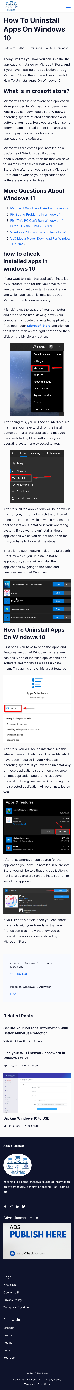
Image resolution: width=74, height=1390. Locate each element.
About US (9, 1285)
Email (6, 1350)
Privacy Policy (12, 1300)
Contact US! (11, 1292)
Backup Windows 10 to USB (26, 1118)
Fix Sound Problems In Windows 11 (36, 214)
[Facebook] (5, 1206)
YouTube (9, 1357)
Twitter (7, 1335)
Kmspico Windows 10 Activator (30, 986)
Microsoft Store (39, 325)
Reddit (7, 1342)
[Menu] (68, 6)
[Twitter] (23, 1206)
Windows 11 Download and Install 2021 (38, 232)
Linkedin (8, 1327)
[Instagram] (11, 1206)
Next (13, 994)
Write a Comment (57, 48)
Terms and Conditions (17, 1307)
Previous (21, 973)
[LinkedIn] (17, 1206)
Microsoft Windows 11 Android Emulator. (39, 208)
